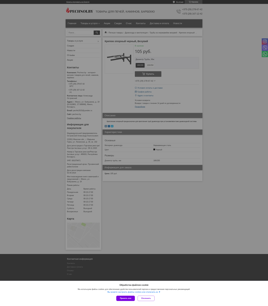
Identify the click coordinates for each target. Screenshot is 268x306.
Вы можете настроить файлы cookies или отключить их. (133, 292)
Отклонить (146, 298)
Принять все (125, 298)
